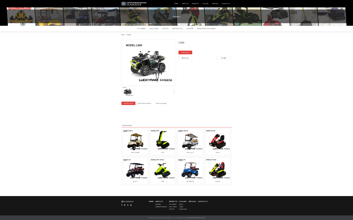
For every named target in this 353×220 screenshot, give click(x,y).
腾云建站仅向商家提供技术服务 (196, 217)
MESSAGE (215, 3)
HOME (176, 3)
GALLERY (205, 3)
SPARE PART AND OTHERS (206, 28)
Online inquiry (185, 52)
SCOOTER (189, 28)
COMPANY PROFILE (161, 206)
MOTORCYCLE (177, 28)
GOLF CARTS (154, 28)
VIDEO (181, 206)
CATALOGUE (183, 209)
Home (122, 34)
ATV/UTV (165, 28)
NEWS (181, 204)
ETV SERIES (142, 28)
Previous (186, 58)
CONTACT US (226, 3)
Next (222, 58)
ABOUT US (185, 3)
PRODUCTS (195, 3)
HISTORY (158, 204)
